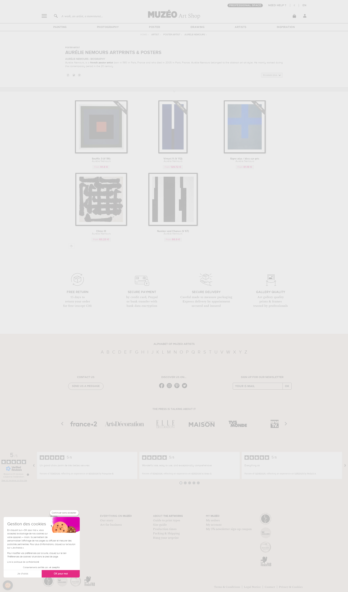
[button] (8, 585)
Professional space (245, 5)
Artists (240, 27)
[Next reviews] (345, 465)
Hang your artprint (166, 537)
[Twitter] (185, 388)
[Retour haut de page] (71, 246)
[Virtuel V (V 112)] (172, 152)
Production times (165, 529)
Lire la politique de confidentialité (23, 562)
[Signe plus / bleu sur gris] (245, 152)
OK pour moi (61, 573)
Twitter (73, 75)
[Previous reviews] (33, 465)
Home (143, 35)
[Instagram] (170, 388)
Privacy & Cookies (291, 587)
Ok (287, 386)
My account (214, 524)
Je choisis (22, 573)
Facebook (67, 75)
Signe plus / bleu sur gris (244, 160)
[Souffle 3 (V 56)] (101, 152)
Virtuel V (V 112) (172, 160)
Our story (106, 520)
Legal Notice (252, 587)
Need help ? (277, 5)
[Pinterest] (178, 388)
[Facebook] (162, 388)
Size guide (160, 524)
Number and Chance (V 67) (173, 232)
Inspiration (286, 27)
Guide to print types (166, 520)
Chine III (101, 232)
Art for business (111, 524)
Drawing (197, 27)
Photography (108, 27)
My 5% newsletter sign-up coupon (229, 529)
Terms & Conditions (227, 587)
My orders (213, 520)
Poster (154, 27)
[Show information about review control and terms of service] (27, 474)
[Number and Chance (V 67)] (173, 225)
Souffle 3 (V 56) (101, 160)
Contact (270, 587)
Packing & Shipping (166, 533)
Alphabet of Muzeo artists (174, 344)
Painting (60, 27)
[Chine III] (101, 225)
